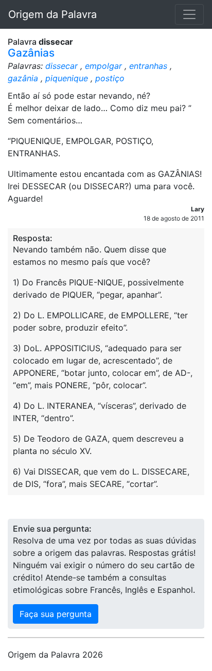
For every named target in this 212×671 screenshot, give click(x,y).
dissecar (61, 66)
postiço (110, 78)
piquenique (66, 78)
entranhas (148, 66)
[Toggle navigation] (189, 14)
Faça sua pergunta (56, 614)
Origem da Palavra (52, 14)
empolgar (103, 66)
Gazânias (31, 52)
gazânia (23, 78)
